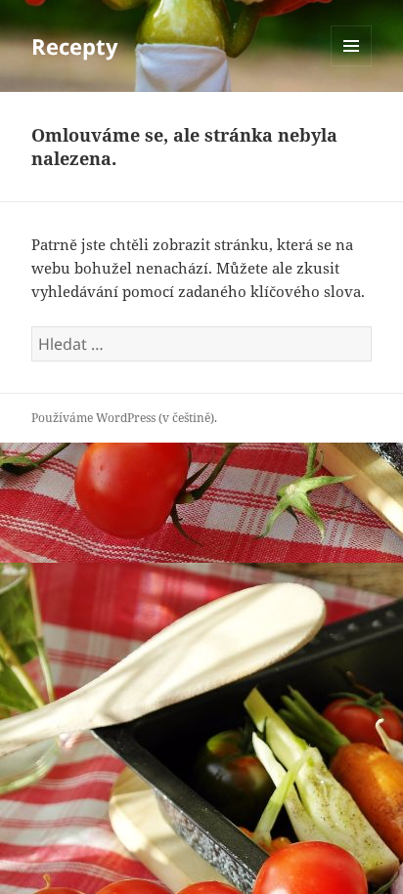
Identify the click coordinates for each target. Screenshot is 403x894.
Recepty (74, 46)
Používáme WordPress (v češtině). (124, 417)
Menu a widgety (352, 65)
